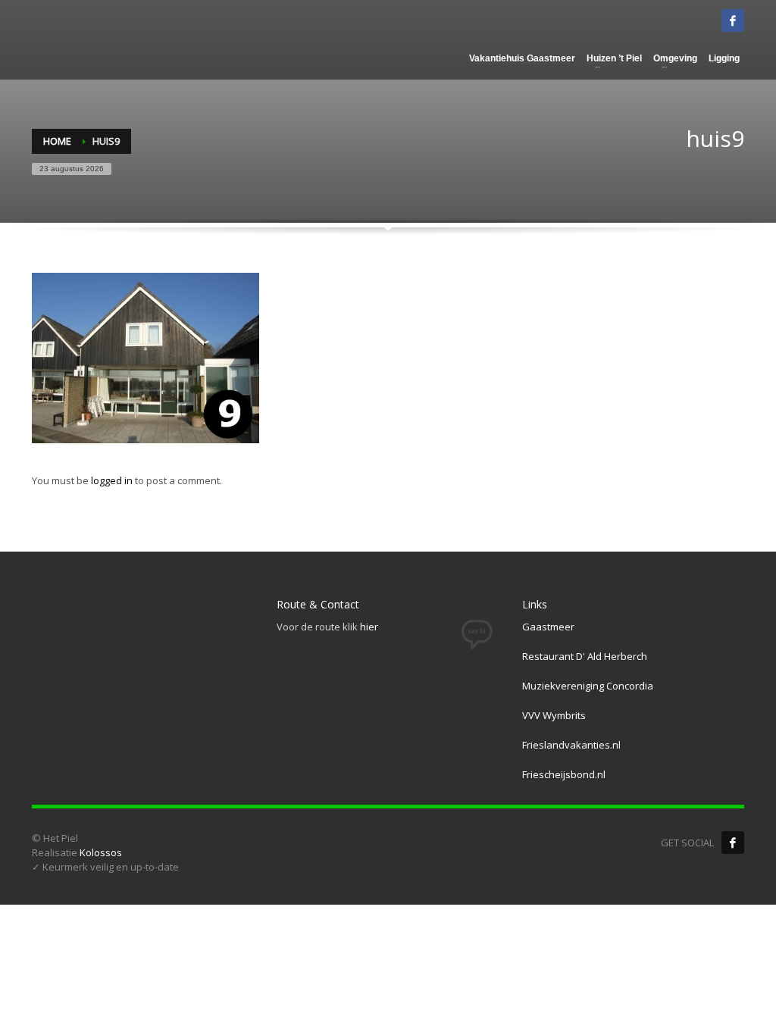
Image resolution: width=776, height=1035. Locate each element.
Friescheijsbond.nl (563, 774)
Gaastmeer (548, 626)
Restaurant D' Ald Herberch (584, 656)
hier (369, 626)
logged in (113, 480)
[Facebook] (732, 842)
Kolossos (101, 852)
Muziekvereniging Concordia (587, 686)
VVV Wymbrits (554, 715)
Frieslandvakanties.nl (571, 745)
